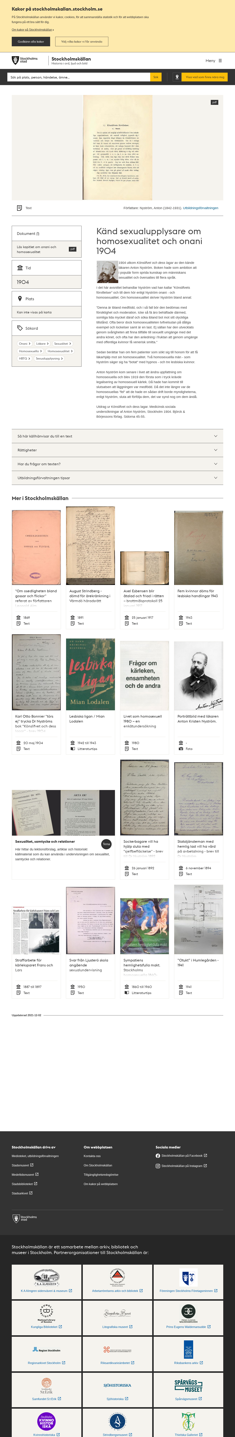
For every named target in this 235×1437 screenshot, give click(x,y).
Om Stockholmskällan (98, 1165)
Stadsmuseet (20, 1165)
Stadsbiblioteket (22, 1184)
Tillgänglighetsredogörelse (101, 1174)
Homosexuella (29, 351)
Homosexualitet (59, 351)
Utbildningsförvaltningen (200, 208)
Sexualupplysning (48, 358)
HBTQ (23, 358)
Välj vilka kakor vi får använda (81, 41)
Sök (155, 77)
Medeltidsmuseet (23, 1174)
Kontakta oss (92, 1156)
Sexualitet (61, 343)
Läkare (41, 343)
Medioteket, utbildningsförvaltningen (35, 1156)
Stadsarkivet (20, 1193)
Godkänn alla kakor (31, 41)
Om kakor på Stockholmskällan (32, 29)
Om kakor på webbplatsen (101, 1184)
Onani (23, 343)
